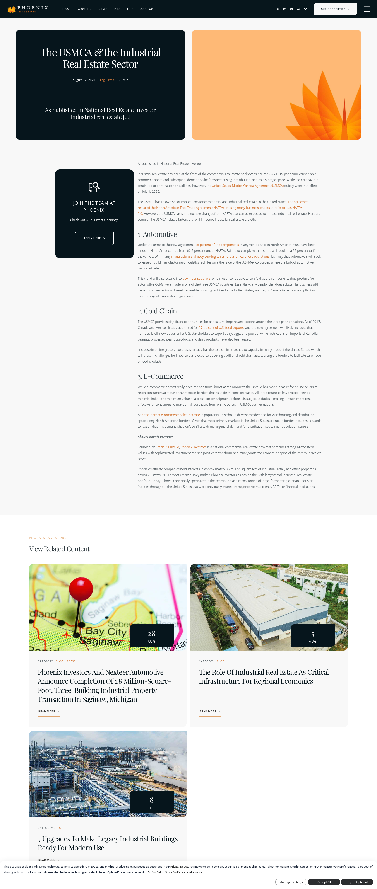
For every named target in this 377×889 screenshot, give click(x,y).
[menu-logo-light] (27, 7)
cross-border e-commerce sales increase (171, 414)
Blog (102, 80)
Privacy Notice (179, 867)
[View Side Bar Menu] (367, 9)
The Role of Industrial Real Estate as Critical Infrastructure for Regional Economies (264, 676)
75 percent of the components (217, 244)
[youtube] (291, 9)
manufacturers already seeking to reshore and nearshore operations (220, 256)
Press (110, 80)
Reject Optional (357, 882)
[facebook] (271, 9)
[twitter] (277, 9)
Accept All (324, 882)
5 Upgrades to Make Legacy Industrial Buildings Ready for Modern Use (108, 843)
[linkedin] (298, 9)
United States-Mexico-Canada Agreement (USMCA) (248, 185)
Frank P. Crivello (167, 447)
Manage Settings (291, 882)
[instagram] (284, 9)
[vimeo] (305, 9)
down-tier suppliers (196, 278)
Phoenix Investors (193, 447)
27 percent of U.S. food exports (221, 327)
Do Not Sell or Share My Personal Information (175, 872)
